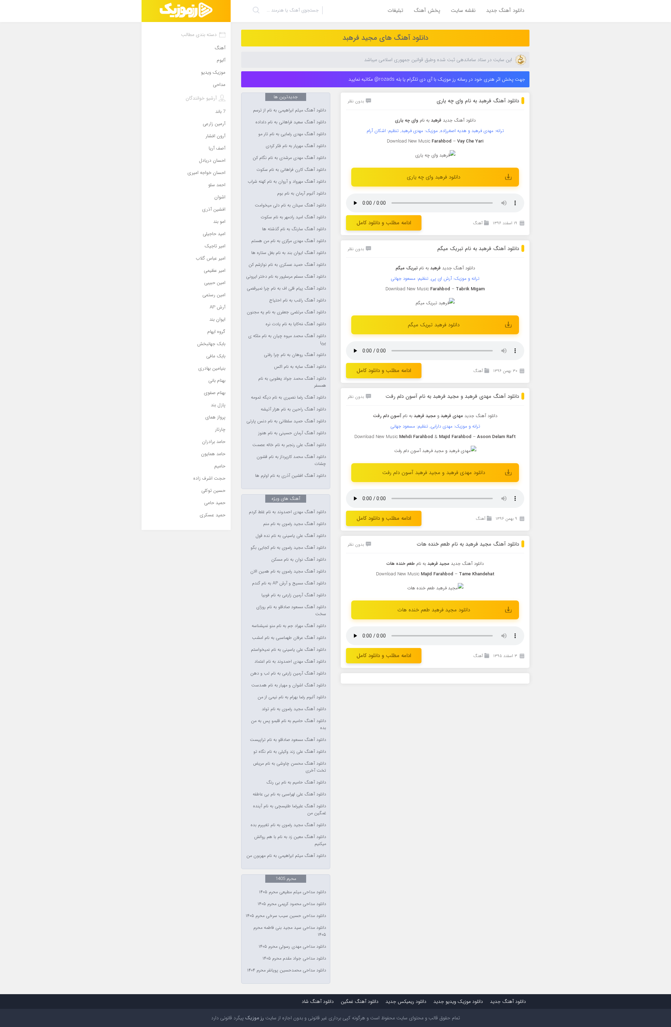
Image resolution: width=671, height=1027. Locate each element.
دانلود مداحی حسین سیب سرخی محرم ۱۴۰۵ (286, 915)
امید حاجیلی (214, 234)
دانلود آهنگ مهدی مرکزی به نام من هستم (288, 241)
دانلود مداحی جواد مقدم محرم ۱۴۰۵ (294, 958)
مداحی (219, 84)
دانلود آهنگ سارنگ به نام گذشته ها (294, 229)
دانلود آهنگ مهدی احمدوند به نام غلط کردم (287, 512)
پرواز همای (215, 417)
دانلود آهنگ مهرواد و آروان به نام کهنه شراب (287, 181)
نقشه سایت (463, 10)
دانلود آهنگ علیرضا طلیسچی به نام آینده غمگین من (289, 810)
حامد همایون (213, 454)
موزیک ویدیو (213, 72)
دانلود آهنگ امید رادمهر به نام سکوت (293, 217)
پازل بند (218, 405)
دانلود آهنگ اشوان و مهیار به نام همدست (288, 685)
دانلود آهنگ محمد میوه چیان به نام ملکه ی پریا (287, 340)
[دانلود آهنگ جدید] (186, 11)
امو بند (219, 221)
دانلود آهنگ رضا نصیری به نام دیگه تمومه (288, 397)
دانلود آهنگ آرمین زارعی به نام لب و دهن (288, 673)
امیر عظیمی (214, 270)
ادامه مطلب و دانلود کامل (383, 223)
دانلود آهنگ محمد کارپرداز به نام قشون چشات (291, 460)
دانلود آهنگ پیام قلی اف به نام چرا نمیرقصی (286, 288)
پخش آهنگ (427, 10)
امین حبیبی (214, 282)
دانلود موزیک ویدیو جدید (458, 1001)
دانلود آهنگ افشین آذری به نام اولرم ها (290, 475)
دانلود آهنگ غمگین (359, 1001)
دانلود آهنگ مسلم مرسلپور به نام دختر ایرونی (286, 276)
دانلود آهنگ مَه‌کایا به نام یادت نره (296, 324)
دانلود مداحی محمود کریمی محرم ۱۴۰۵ (292, 904)
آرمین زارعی (214, 124)
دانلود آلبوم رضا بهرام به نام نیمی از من (292, 697)
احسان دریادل (212, 160)
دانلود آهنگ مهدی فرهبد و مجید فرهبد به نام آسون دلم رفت (452, 396)
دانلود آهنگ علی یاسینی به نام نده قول (290, 535)
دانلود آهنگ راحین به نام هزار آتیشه (293, 409)
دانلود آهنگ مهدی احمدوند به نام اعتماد (290, 661)
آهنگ (478, 223)
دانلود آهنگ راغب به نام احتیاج (297, 300)
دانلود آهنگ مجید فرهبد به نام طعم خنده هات (468, 544)
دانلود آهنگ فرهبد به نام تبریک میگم (478, 249)
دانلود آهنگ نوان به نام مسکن (298, 559)
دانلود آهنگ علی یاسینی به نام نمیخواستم (288, 649)
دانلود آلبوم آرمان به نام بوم (301, 193)
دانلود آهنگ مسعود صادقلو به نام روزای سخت (291, 611)
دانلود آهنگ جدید (505, 10)
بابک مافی (215, 356)
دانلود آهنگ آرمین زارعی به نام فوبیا (293, 595)
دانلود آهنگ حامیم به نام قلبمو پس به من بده (288, 724)
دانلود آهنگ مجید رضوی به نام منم (294, 523)
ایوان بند (217, 319)
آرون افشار (215, 136)
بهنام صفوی (214, 392)
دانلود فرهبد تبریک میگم (434, 325)
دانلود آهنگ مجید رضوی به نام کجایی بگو (288, 547)
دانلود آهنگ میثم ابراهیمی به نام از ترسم (289, 110)
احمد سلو (216, 185)
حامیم (219, 466)
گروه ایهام (216, 331)
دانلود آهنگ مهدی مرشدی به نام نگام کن (289, 157)
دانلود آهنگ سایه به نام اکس (300, 366)
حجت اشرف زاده (209, 478)
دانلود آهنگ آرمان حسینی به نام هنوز (292, 433)
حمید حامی (214, 503)
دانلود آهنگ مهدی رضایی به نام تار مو (292, 134)
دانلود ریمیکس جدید (405, 1001)
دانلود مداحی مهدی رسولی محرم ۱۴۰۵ (292, 946)
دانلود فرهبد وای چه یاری (433, 177)
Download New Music (408, 141)
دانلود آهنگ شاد (318, 1001)
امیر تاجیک (214, 246)
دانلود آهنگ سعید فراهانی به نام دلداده (290, 122)
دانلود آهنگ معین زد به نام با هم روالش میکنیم (290, 840)
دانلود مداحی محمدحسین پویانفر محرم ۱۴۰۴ (286, 970)
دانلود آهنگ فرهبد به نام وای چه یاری (477, 101)
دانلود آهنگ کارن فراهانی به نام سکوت (291, 169)
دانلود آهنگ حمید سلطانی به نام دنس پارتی (286, 421)
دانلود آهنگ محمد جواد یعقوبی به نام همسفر (292, 382)
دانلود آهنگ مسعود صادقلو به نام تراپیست (288, 739)
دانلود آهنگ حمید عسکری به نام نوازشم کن (287, 264)
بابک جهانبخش (211, 344)
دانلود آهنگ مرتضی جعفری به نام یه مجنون (286, 312)
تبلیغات (395, 10)
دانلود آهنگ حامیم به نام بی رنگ (296, 782)
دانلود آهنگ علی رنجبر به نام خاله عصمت (289, 445)
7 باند (220, 111)
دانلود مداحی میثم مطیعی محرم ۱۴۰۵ (292, 892)
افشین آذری (213, 209)
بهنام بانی (216, 380)
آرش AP (217, 307)
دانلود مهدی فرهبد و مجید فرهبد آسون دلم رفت (433, 472)
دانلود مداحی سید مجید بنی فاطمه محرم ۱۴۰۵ (289, 931)
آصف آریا (217, 148)
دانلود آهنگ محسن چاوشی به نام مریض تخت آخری (289, 767)
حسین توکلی (213, 490)
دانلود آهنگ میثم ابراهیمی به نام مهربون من (286, 855)
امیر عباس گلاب (210, 258)
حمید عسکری (212, 515)
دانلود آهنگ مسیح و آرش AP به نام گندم (289, 583)
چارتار (220, 429)
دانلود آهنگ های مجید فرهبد (385, 37)
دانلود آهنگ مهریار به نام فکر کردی (296, 146)
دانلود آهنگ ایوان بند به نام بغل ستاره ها (288, 252)
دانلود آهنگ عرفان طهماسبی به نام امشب (289, 637)
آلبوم (221, 60)
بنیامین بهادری (211, 368)
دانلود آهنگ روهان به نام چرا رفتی (295, 354)
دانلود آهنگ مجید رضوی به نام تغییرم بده (288, 825)
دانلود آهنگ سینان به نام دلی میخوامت (290, 205)
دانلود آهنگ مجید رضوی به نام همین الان (288, 571)
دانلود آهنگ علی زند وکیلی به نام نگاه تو (289, 751)
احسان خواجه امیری (206, 172)
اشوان (219, 197)
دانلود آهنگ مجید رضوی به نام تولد (294, 709)
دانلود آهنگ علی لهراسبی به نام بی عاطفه (289, 794)
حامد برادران (213, 441)
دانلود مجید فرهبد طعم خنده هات (433, 610)
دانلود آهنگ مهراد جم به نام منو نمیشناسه (289, 625)
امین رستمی (213, 295)
